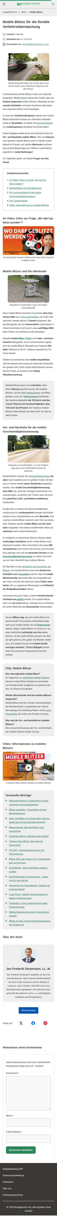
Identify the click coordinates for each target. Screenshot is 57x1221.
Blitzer (24, 12)
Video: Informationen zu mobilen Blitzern (29, 205)
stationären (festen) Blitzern (36, 677)
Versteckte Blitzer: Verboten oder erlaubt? (29, 836)
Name (9, 1115)
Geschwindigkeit (44, 123)
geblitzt (20, 599)
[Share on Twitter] (21, 1023)
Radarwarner (43, 625)
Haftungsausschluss (13, 1195)
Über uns (7, 1188)
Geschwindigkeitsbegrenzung (17, 556)
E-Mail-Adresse (14, 1132)
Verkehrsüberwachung (39, 476)
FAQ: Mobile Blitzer (18, 201)
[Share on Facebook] (33, 1023)
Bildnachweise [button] (28, 1010)
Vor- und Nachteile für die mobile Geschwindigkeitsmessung (25, 194)
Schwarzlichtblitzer (29, 317)
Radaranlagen (33, 393)
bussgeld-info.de (10, 12)
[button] (4, 4)
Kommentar (12, 1073)
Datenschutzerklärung (13, 1175)
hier (37, 731)
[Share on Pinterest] (45, 1023)
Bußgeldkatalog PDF (13, 1169)
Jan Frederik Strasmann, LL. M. (35, 44)
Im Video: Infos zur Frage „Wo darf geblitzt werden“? (27, 182)
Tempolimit (23, 574)
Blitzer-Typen (25, 338)
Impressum (8, 1182)
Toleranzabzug (30, 396)
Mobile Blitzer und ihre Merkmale (25, 188)
